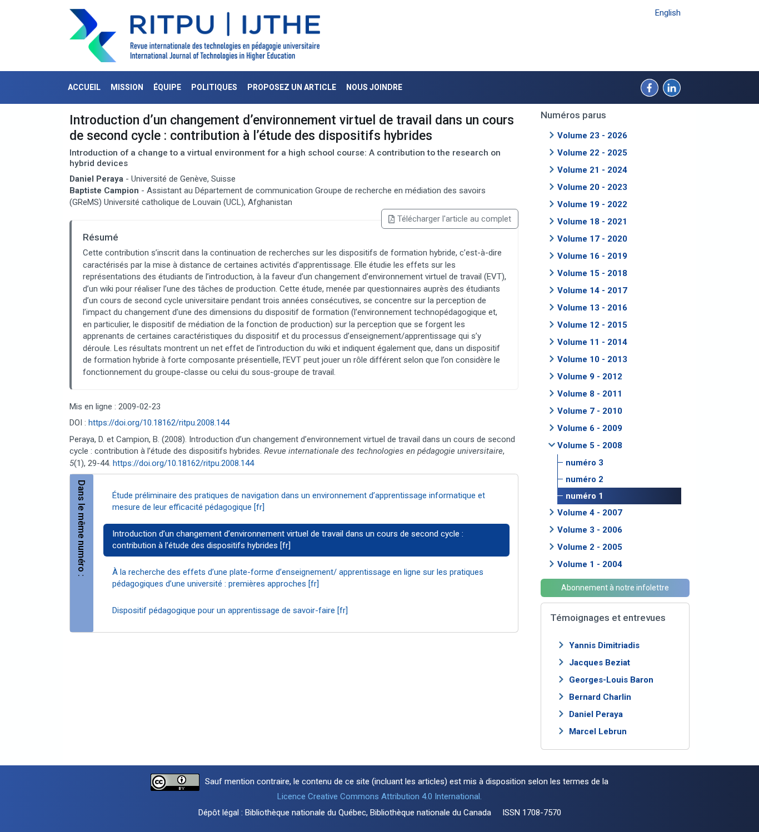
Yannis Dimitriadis (604, 645)
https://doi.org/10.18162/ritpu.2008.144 (158, 423)
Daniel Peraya (596, 714)
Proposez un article (291, 87)
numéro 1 (584, 496)
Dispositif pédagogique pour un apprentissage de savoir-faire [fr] (230, 610)
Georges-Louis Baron (611, 680)
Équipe (167, 87)
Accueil (84, 87)
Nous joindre (374, 87)
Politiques (214, 87)
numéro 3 (584, 463)
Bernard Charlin (600, 697)
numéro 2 (584, 479)
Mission (127, 87)
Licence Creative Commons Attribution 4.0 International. (379, 796)
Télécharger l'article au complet (454, 219)
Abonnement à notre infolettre (615, 587)
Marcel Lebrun (598, 731)
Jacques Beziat (599, 663)
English (668, 13)
